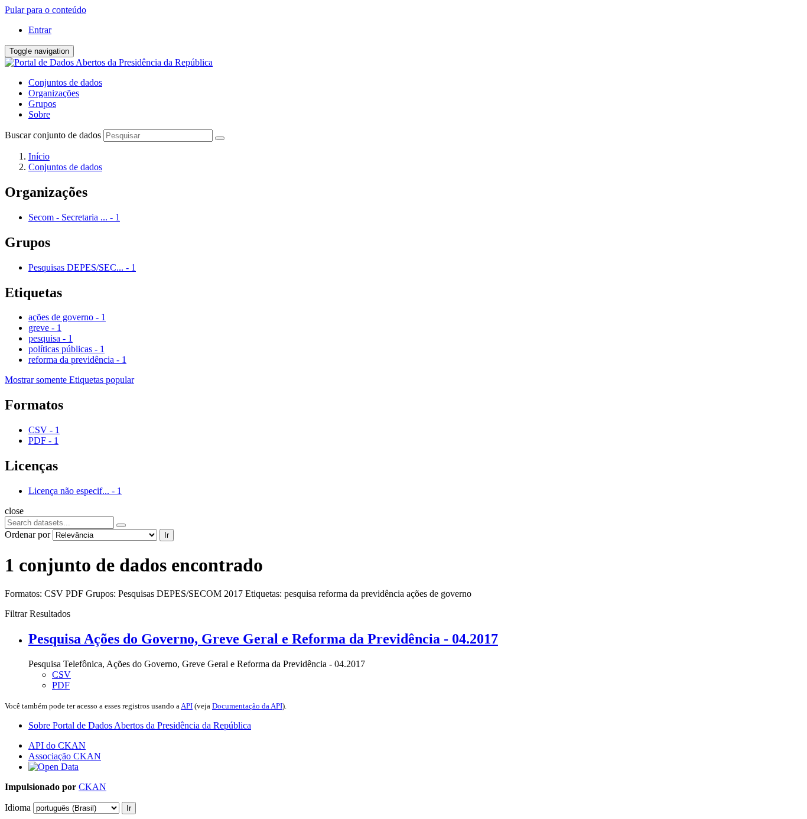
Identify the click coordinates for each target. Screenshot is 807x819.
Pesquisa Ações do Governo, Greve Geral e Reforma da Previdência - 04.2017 (263, 638)
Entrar (39, 30)
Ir (166, 535)
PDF (61, 685)
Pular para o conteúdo (45, 10)
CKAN (92, 787)
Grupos (42, 104)
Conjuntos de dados (65, 82)
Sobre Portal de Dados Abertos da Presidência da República (139, 725)
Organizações (53, 93)
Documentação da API (247, 705)
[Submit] (219, 138)
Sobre (39, 114)
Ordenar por (27, 534)
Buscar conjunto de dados (53, 135)
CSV (61, 675)
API (187, 705)
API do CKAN (57, 745)
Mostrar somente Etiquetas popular (69, 380)
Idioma (18, 807)
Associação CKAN (64, 756)
